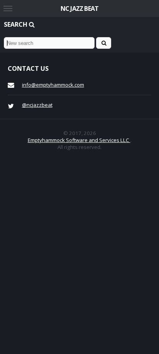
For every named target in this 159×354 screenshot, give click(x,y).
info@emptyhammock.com (53, 84)
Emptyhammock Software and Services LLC (79, 140)
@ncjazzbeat (37, 104)
